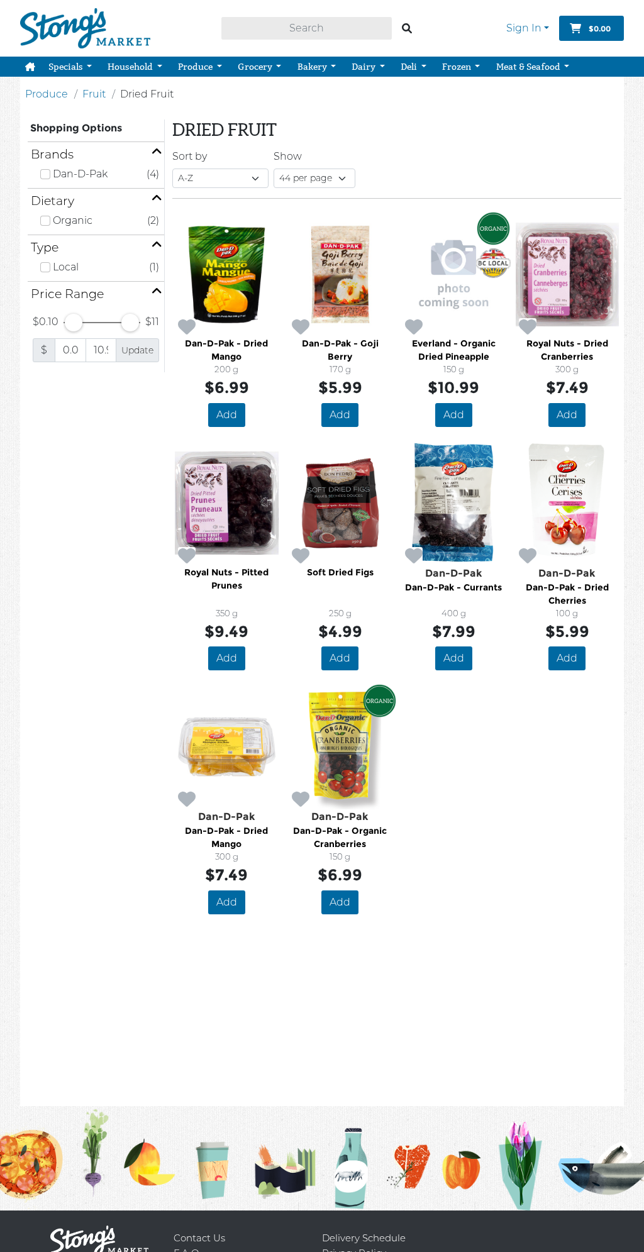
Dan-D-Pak (80, 174)
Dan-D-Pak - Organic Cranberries (340, 837)
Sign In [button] (523, 28)
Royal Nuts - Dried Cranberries (567, 350)
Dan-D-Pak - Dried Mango (226, 350)
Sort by (189, 156)
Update (137, 350)
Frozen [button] (457, 66)
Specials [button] (66, 66)
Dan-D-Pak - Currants (453, 587)
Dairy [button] (364, 66)
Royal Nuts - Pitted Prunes (226, 579)
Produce (46, 94)
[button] (30, 66)
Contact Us (199, 1238)
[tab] (96, 154)
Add (226, 415)
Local (66, 267)
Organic (72, 220)
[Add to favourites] (187, 327)
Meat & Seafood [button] (529, 66)
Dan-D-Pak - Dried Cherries (567, 594)
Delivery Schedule (364, 1238)
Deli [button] (410, 66)
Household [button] (131, 66)
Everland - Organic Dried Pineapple (454, 350)
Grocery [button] (256, 66)
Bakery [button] (313, 66)
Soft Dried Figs (340, 572)
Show (288, 156)
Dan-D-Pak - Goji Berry (340, 350)
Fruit (94, 94)
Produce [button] (196, 66)
